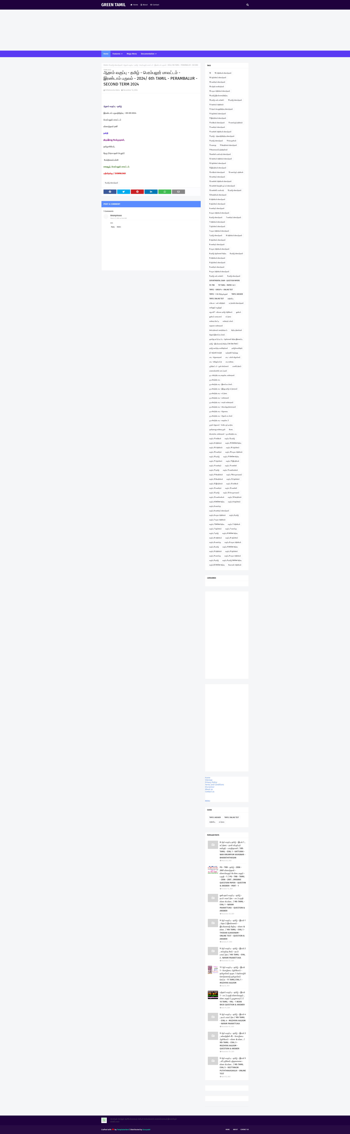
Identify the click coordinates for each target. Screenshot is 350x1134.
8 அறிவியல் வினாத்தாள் (234, 235)
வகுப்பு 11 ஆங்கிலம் (215, 461)
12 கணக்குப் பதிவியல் (236, 172)
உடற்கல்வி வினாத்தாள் (236, 303)
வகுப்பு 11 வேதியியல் (216, 475)
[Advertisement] (175, 30)
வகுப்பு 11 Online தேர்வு (231, 457)
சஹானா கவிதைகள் (216, 326)
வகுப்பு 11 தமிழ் (214, 470)
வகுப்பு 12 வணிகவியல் (216, 497)
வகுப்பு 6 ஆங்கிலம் (234, 502)
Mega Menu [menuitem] (132, 54)
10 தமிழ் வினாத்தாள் (235, 100)
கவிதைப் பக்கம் (228, 321)
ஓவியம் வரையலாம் (215, 317)
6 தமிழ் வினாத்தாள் (115, 65)
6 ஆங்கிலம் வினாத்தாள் (217, 204)
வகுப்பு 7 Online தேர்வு (216, 524)
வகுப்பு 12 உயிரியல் (232, 484)
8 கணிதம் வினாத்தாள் (217, 244)
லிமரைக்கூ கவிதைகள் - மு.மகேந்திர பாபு (223, 434)
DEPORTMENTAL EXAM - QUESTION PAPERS (224, 281)
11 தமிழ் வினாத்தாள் (216, 141)
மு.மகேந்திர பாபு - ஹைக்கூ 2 (219, 420)
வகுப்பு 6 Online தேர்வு (216, 502)
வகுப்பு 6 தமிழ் (234, 515)
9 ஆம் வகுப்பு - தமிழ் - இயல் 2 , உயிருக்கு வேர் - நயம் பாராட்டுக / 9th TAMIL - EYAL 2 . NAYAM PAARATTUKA (233, 953)
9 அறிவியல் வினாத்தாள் (217, 258)
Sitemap (208, 780)
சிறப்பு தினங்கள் (236, 330)
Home (135, 5)
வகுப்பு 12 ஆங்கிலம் (233, 479)
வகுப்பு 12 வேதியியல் (216, 479)
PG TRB (212, 285)
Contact (156, 5)
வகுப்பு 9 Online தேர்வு (230, 547)
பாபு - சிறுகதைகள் (215, 357)
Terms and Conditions (214, 785)
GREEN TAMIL (113, 4)
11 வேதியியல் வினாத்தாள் (228, 145)
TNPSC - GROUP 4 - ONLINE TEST (221, 290)
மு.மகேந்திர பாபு (214, 380)
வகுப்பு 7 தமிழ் (214, 533)
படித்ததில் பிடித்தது (231, 353)
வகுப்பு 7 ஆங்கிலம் (215, 529)
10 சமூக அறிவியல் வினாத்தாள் (219, 91)
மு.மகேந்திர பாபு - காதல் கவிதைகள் (221, 402)
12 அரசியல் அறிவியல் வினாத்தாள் (220, 159)
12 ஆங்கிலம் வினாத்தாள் (217, 163)
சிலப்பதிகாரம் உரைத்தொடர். (218, 330)
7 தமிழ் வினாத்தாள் (215, 235)
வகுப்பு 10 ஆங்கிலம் (232, 448)
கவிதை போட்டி (214, 321)
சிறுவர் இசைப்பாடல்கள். (217, 335)
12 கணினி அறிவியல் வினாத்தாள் (220, 181)
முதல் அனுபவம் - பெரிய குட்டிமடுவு (221, 425)
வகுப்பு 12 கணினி (231, 488)
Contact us (209, 792)
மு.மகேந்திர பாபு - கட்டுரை (218, 393)
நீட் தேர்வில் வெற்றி (215, 353)
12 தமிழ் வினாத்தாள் (234, 190)
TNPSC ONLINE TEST (216, 299)
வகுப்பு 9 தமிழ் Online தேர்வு (231, 560)
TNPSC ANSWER (237, 294)
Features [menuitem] (116, 54)
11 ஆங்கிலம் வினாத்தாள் (217, 114)
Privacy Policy (211, 782)
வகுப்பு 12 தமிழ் (230, 438)
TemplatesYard (123, 1130)
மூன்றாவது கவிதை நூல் (217, 429)
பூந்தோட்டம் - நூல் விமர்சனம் (219, 366)
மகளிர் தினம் (236, 366)
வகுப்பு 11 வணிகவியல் (230, 470)
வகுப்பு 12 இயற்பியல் (216, 484)
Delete (119, 227)
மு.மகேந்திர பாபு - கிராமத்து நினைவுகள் (222, 407)
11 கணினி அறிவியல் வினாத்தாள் (220, 132)
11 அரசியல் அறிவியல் (216, 105)
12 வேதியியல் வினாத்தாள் (218, 195)
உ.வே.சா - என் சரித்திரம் (217, 303)
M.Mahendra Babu (112, 90)
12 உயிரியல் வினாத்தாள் (217, 172)
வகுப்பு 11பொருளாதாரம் (234, 475)
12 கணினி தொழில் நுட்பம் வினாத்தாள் (222, 186)
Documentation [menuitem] (147, 54)
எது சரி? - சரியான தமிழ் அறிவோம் (220, 312)
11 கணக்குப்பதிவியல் (235, 123)
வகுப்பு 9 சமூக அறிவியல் (232, 556)
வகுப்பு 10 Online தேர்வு (233, 443)
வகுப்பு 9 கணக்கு (215, 556)
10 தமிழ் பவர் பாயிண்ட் (216, 100)
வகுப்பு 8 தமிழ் (214, 547)
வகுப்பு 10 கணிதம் (215, 452)
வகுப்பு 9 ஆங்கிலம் (231, 551)
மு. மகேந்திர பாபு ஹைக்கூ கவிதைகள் (222, 375)
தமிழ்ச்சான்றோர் (237, 348)
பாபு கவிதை (229, 362)
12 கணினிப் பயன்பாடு (216, 190)
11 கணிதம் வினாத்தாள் (217, 127)
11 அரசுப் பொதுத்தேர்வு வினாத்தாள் (221, 109)
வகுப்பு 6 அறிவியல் (215, 443)
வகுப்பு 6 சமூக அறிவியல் (217, 515)
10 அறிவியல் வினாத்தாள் (223, 73)
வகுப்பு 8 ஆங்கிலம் (231, 538)
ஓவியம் (238, 312)
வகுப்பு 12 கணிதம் (215, 488)
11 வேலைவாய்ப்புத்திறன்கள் (218, 150)
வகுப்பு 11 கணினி (231, 466)
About (145, 5)
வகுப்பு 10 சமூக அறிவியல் (233, 452)
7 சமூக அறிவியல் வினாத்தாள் (219, 231)
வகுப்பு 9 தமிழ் (214, 560)
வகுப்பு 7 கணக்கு (231, 529)
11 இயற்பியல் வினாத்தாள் (217, 118)
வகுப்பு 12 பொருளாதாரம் (231, 493)
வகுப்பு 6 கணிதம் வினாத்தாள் (219, 511)
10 (210, 73)
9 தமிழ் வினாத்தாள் (233, 276)
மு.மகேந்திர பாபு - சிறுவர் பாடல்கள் (220, 416)
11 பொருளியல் (231, 141)
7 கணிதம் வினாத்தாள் (233, 217)
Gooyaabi (146, 1130)
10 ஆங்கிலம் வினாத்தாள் (217, 77)
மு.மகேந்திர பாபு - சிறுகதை (218, 411)
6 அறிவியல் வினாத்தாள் (217, 199)
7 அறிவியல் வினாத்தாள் (217, 222)
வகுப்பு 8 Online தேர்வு (229, 533)
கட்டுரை (228, 317)
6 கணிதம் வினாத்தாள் (216, 208)
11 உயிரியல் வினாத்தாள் (217, 123)
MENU (207, 801)
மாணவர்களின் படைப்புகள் (218, 371)
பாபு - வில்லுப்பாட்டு (215, 362)
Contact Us (244, 1129)
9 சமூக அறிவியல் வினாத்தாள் (219, 272)
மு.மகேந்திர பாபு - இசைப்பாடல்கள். (220, 384)
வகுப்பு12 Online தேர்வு (217, 565)
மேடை (231, 429)
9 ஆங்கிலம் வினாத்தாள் (217, 263)
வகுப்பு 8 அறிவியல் (215, 538)
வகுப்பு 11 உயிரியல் (215, 438)
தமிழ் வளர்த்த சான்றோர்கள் (218, 348)
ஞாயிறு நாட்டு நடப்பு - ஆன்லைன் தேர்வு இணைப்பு (225, 339)
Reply (113, 227)
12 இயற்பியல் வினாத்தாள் (217, 168)
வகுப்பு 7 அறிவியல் (234, 524)
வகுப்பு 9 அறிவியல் (215, 551)
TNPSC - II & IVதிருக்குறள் (218, 294)
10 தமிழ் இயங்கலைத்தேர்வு (218, 96)
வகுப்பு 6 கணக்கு (215, 506)
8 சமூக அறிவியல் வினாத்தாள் (219, 249)
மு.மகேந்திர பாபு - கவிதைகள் (219, 398)
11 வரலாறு (212, 145)
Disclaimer (209, 787)
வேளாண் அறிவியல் (234, 565)
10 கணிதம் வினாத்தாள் (217, 82)
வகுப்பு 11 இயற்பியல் (232, 461)
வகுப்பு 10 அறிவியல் (215, 448)
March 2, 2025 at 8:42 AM (118, 218)
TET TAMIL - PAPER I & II (226, 285)
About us (209, 789)
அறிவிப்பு (230, 299)
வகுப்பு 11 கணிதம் (215, 466)
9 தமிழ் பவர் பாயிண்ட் (216, 276)
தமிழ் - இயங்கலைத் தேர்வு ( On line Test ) (223, 344)
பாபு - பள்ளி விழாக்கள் (232, 357)
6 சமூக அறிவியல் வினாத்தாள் (219, 213)
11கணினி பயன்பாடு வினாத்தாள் (220, 154)
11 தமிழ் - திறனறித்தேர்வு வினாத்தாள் (221, 136)
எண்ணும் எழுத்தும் (215, 308)
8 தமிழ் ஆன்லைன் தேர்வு (217, 253)
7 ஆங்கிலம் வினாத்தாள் (217, 226)
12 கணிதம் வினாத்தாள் (217, 177)
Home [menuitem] (105, 54)
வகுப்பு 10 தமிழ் (214, 457)
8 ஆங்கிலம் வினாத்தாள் (217, 240)
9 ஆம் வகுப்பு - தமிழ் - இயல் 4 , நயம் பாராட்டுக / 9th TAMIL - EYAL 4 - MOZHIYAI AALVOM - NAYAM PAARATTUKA (233, 1019)
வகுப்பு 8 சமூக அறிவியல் (233, 542)
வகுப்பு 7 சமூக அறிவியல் (217, 520)
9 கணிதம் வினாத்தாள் (216, 267)
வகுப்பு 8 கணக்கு (215, 542)
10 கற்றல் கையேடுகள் (216, 87)
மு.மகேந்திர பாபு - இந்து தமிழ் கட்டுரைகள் (223, 389)
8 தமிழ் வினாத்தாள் (236, 253)
